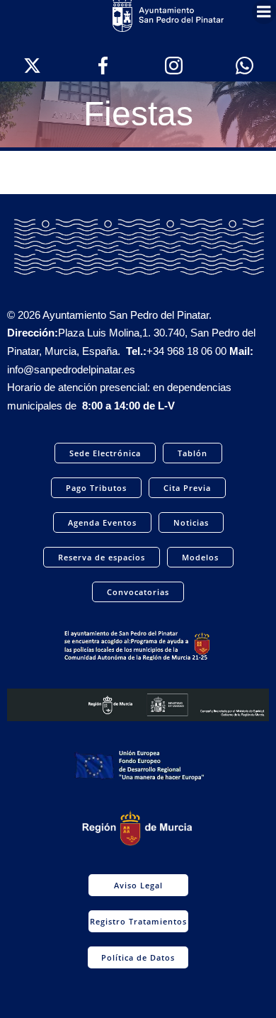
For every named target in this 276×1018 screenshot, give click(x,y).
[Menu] (264, 12)
